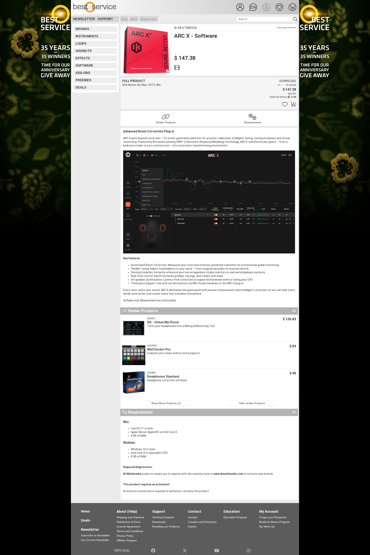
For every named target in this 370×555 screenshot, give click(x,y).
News (85, 511)
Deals (81, 87)
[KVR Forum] (121, 550)
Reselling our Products (166, 526)
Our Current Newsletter (95, 540)
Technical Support (163, 517)
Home (124, 19)
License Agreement (128, 526)
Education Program (235, 517)
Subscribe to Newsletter (95, 535)
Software (84, 65)
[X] (185, 550)
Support (105, 19)
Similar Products (166, 122)
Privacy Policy (125, 535)
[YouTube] (216, 550)
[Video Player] (177, 68)
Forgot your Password (272, 517)
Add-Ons (83, 72)
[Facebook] (153, 550)
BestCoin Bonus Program (274, 521)
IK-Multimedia (185, 27)
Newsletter (84, 19)
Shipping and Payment (130, 517)
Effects (133, 19)
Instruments (87, 36)
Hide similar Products (252, 403)
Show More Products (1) (166, 403)
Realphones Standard (163, 376)
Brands (82, 29)
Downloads (159, 521)
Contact (192, 517)
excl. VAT (292, 93)
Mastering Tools (148, 19)
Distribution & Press (128, 521)
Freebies (83, 80)
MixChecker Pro (159, 349)
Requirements (252, 122)
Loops (81, 43)
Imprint (192, 526)
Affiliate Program (127, 540)
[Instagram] (248, 550)
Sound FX (84, 51)
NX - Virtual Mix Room (163, 322)
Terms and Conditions (130, 531)
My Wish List (267, 526)
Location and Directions (202, 521)
